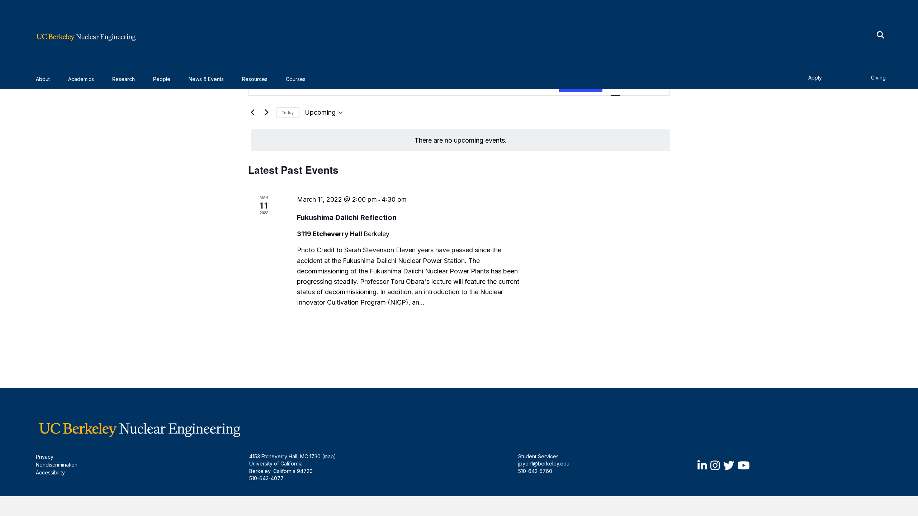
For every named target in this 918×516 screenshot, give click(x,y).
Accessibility (50, 472)
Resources (255, 79)
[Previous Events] (252, 112)
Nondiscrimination (56, 465)
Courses (296, 79)
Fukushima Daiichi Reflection (347, 217)
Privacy (44, 457)
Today (288, 112)
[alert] (460, 140)
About (43, 79)
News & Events (206, 79)
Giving (878, 78)
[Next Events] (266, 112)
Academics (81, 79)
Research (123, 79)
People (161, 79)
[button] (880, 35)
